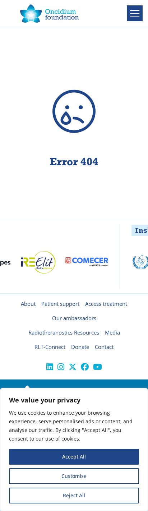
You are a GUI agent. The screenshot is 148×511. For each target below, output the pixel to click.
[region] (74, 449)
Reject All (74, 495)
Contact (104, 346)
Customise (74, 476)
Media (112, 332)
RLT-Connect (49, 346)
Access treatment (106, 303)
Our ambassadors (74, 318)
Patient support (60, 303)
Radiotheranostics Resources (63, 332)
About (28, 303)
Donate (80, 346)
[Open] (135, 13)
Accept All (74, 456)
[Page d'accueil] (49, 13)
